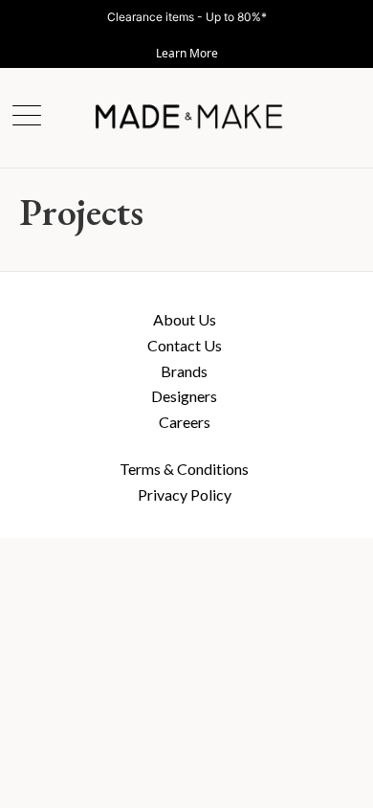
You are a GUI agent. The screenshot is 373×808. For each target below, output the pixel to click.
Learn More (187, 53)
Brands (184, 371)
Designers (184, 396)
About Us (184, 319)
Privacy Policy (184, 494)
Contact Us (184, 345)
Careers (184, 422)
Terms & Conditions (184, 469)
